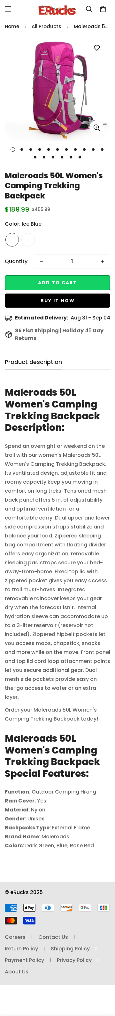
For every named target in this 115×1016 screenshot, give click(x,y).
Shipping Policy (70, 948)
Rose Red (28, 239)
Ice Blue (12, 239)
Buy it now (58, 300)
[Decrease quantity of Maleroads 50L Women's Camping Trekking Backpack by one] (41, 261)
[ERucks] (57, 9)
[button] (103, 9)
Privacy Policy (74, 960)
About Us (16, 971)
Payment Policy (24, 960)
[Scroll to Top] (103, 982)
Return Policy (21, 948)
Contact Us (53, 937)
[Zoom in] (96, 127)
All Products (46, 26)
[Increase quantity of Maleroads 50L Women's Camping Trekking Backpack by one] (102, 261)
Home (12, 26)
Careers (15, 937)
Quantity (16, 261)
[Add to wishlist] (96, 48)
